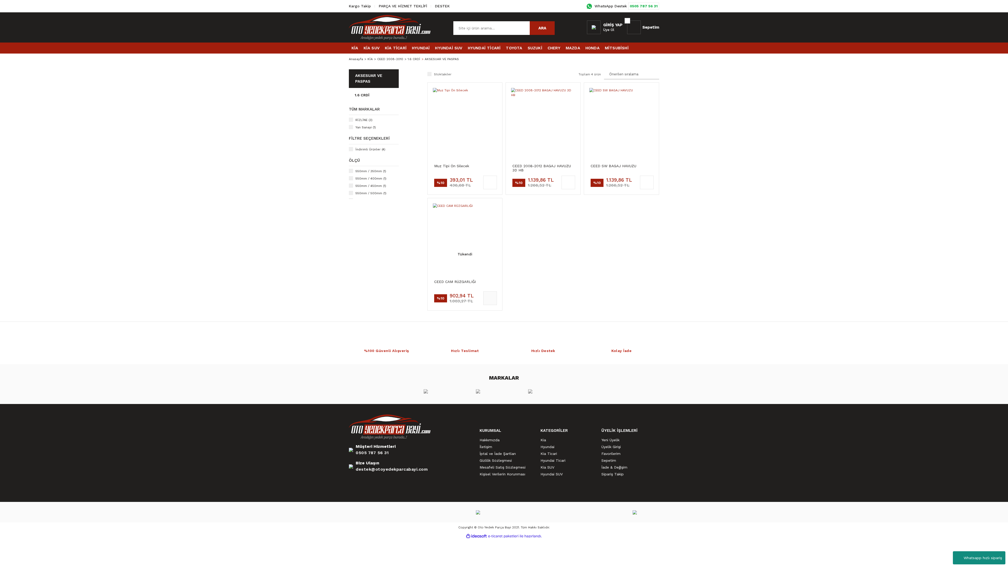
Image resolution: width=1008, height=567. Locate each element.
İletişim (486, 447)
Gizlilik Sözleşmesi (496, 460)
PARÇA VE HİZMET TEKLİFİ (403, 6)
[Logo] (389, 27)
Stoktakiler (443, 74)
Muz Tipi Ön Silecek (451, 166)
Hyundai (547, 447)
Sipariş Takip (612, 474)
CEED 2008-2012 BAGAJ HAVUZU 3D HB (541, 168)
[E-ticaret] (503, 536)
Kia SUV (547, 467)
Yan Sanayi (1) (365, 127)
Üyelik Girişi (611, 447)
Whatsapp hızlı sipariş (983, 558)
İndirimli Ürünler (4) (370, 149)
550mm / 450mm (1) (370, 186)
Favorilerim (611, 454)
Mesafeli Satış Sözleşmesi (503, 467)
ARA (542, 28)
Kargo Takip (360, 6)
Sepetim (608, 460)
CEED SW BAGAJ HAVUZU (613, 166)
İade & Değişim (614, 467)
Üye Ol (608, 30)
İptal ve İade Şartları (498, 454)
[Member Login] (594, 27)
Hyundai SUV (551, 474)
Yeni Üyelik (610, 440)
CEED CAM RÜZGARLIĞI (455, 282)
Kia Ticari (548, 454)
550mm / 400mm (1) (370, 178)
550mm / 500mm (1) (370, 193)
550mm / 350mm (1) (370, 171)
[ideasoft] (476, 536)
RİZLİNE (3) (363, 120)
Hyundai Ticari (552, 460)
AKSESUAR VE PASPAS (442, 59)
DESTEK (442, 6)
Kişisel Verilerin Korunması (502, 474)
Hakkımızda (490, 440)
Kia (543, 440)
